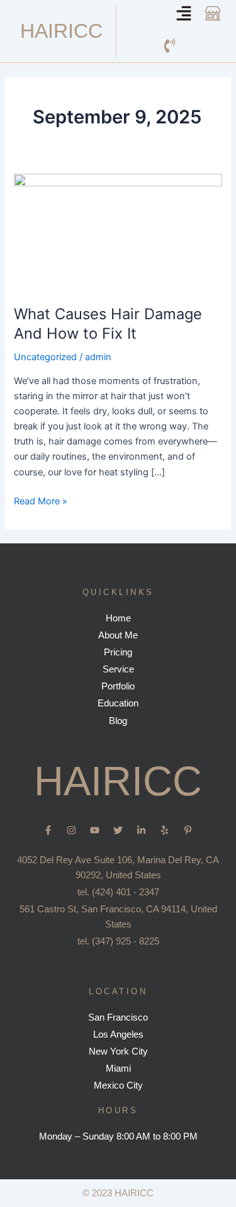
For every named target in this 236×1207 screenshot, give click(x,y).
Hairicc (61, 31)
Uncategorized (45, 357)
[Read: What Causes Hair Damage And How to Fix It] (118, 231)
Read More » (40, 500)
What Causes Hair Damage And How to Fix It (108, 324)
